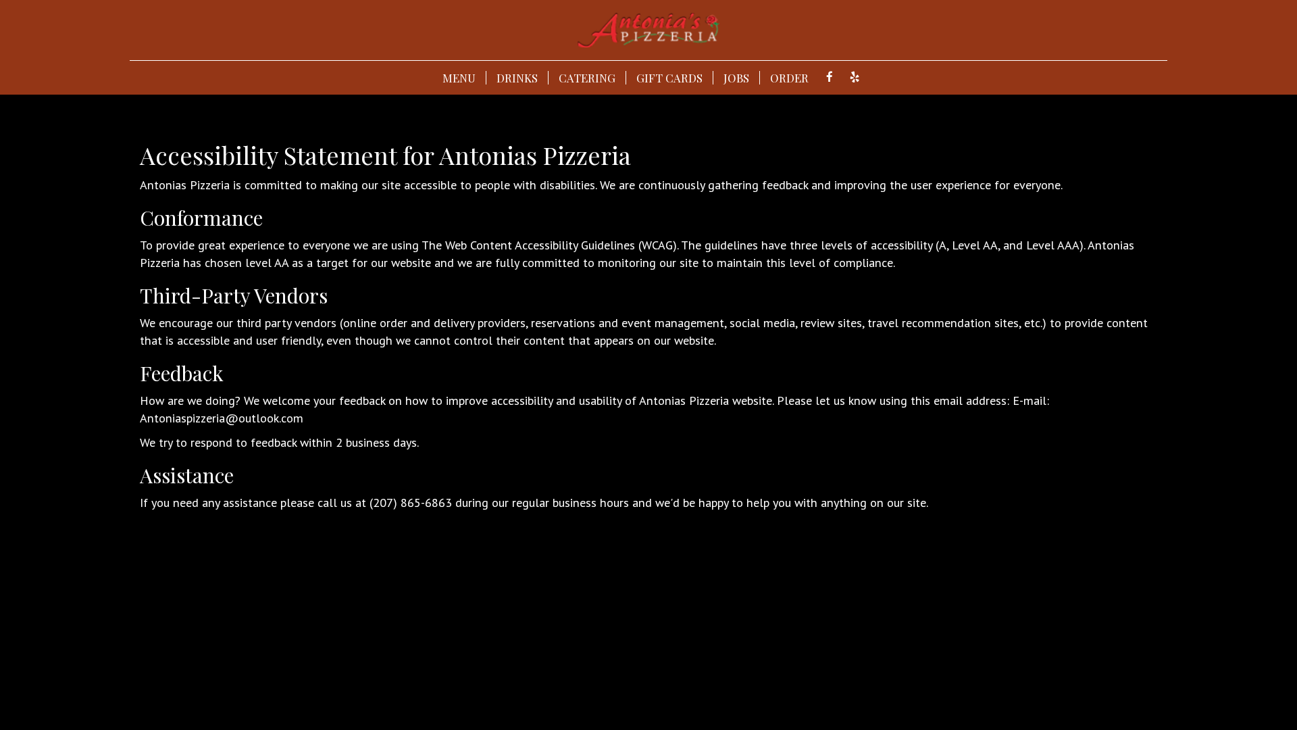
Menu (459, 77)
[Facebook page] (829, 77)
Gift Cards (669, 77)
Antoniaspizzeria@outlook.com (221, 418)
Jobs (736, 77)
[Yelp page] (854, 77)
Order (789, 77)
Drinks (517, 77)
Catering (587, 77)
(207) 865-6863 (411, 502)
